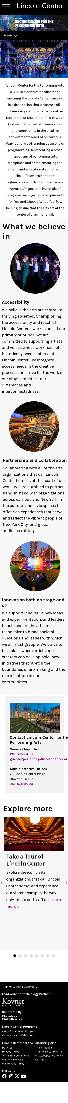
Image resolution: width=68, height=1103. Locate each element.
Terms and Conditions (15, 1055)
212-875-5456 (21, 754)
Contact (40, 1059)
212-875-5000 (21, 784)
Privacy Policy (10, 1051)
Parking (7, 1047)
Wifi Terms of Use (12, 1059)
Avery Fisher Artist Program (19, 1031)
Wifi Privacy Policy (13, 1063)
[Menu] (6, 6)
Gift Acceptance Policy (49, 1055)
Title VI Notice (43, 1047)
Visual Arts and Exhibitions (18, 1035)
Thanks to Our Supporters (19, 986)
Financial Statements (48, 1051)
